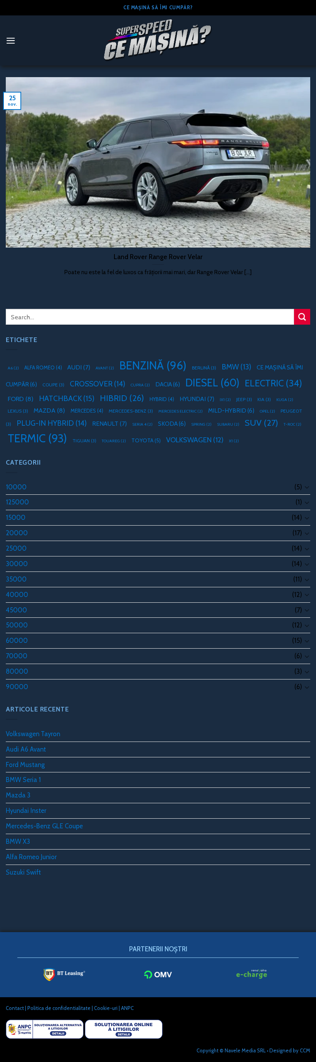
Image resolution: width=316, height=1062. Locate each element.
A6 (13, 368)
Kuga (284, 399)
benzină (153, 365)
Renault (109, 423)
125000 (17, 502)
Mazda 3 (18, 795)
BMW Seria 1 (23, 780)
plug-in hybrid (52, 423)
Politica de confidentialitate (59, 1008)
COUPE (53, 385)
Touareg (114, 440)
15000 (15, 517)
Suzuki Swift (23, 872)
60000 (17, 640)
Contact (15, 1008)
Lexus (18, 411)
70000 (16, 656)
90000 (17, 687)
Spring (201, 424)
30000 (17, 564)
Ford (21, 399)
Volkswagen (195, 439)
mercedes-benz (131, 411)
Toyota (146, 440)
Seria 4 (142, 424)
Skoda (172, 423)
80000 (17, 671)
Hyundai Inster (26, 810)
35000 (16, 579)
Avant (105, 368)
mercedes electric (180, 411)
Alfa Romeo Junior (31, 857)
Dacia (167, 384)
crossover (97, 383)
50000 (17, 625)
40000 (17, 594)
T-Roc (292, 424)
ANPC (127, 1008)
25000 (16, 548)
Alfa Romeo (43, 367)
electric (273, 383)
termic (37, 438)
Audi (78, 367)
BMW (236, 366)
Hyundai (197, 399)
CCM (305, 1050)
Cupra (140, 385)
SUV (261, 422)
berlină (204, 368)
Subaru (228, 424)
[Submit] (302, 317)
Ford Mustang (25, 765)
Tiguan (84, 440)
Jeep (244, 399)
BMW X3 (18, 841)
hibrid (122, 398)
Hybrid (162, 399)
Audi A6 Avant (26, 749)
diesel (212, 382)
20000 (17, 533)
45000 (16, 610)
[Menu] (11, 41)
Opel (267, 411)
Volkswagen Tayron (33, 734)
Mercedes (87, 411)
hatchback (66, 398)
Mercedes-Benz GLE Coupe (44, 826)
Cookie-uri (106, 1008)
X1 (234, 440)
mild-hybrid (231, 410)
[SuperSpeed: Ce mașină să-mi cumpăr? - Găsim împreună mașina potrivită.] (158, 40)
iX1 (225, 399)
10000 (16, 487)
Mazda (49, 410)
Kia (264, 399)
